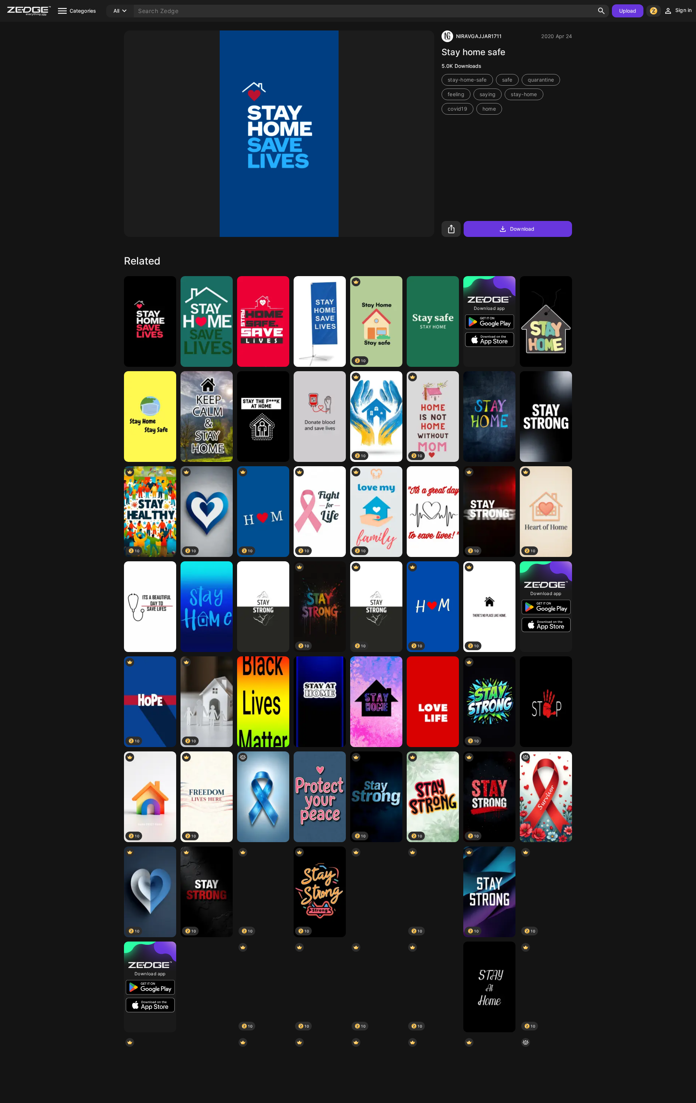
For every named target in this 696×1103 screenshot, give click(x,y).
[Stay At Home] (489, 987)
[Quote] (207, 416)
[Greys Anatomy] (150, 606)
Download (522, 229)
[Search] (601, 11)
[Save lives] (150, 321)
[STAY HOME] (150, 416)
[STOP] (546, 701)
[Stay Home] (263, 321)
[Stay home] (207, 321)
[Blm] (263, 701)
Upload (628, 11)
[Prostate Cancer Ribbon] (263, 796)
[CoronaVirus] (320, 321)
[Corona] (433, 321)
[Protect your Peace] (320, 796)
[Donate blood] (320, 416)
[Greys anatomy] (433, 511)
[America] (207, 987)
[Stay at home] (263, 416)
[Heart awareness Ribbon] (546, 796)
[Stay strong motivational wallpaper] (546, 416)
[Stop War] (376, 891)
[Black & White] (263, 606)
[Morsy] (489, 416)
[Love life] (433, 701)
